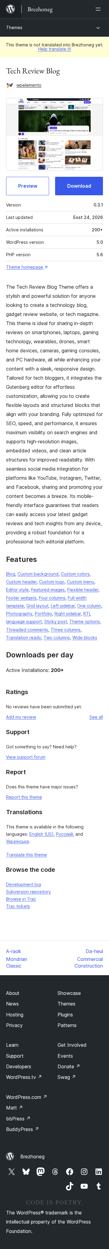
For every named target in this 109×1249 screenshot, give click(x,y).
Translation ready (23, 637)
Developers (18, 1066)
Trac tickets (18, 906)
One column (89, 605)
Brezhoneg (32, 1156)
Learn (12, 1045)
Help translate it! (54, 49)
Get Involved (72, 1045)
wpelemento (28, 85)
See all (96, 717)
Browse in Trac (21, 898)
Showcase (69, 993)
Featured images (48, 589)
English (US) (41, 834)
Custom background (38, 573)
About (12, 993)
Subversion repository (28, 891)
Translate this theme (26, 854)
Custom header (21, 581)
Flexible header (82, 589)
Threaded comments (27, 629)
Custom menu (80, 581)
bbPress (18, 1119)
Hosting (14, 1015)
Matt (14, 1108)
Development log (23, 884)
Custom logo (51, 581)
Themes (14, 27)
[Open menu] (99, 9)
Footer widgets (21, 597)
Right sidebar (67, 613)
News (12, 1004)
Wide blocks (84, 637)
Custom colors (75, 573)
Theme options (84, 621)
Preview (27, 186)
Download (79, 186)
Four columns (52, 597)
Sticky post (55, 621)
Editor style (17, 589)
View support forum (25, 757)
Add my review (21, 717)
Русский (64, 834)
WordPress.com (26, 1097)
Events (65, 1056)
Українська (17, 841)
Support (15, 1056)
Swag (67, 1077)
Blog (10, 573)
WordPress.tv (24, 1077)
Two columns (57, 637)
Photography (19, 613)
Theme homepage (24, 267)
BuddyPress (22, 1129)
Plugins (65, 1015)
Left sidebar (63, 605)
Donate (69, 1066)
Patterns (67, 1025)
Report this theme (24, 797)
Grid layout (37, 605)
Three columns (66, 629)
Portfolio (43, 613)
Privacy (14, 1025)
